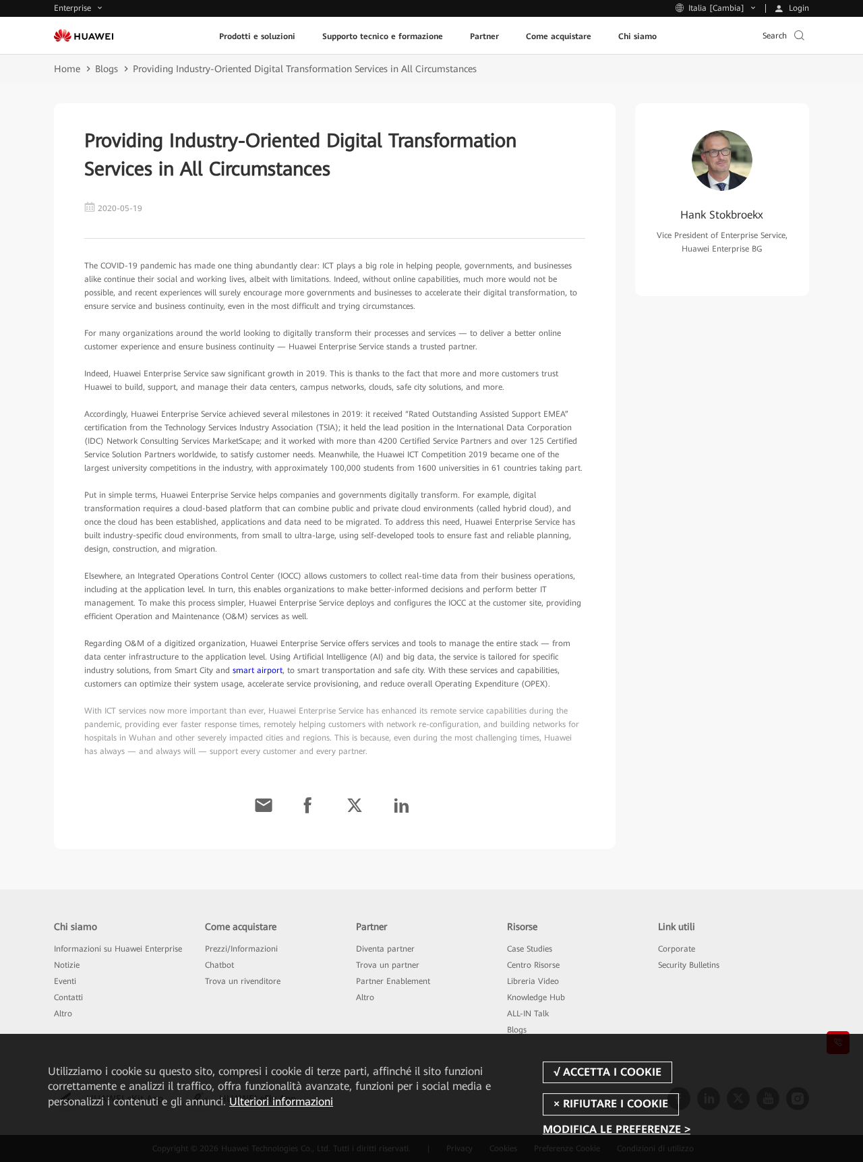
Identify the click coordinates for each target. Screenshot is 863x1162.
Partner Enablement (393, 981)
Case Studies (529, 949)
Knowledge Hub (536, 997)
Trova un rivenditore (242, 981)
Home (67, 68)
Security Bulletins (688, 965)
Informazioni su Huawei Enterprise (118, 949)
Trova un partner (387, 965)
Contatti (68, 997)
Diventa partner (385, 949)
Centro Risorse (533, 965)
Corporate (676, 949)
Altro (63, 1013)
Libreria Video (533, 981)
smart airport (257, 670)
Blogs (106, 68)
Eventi (65, 981)
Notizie (67, 965)
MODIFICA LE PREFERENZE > (616, 1130)
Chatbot (219, 965)
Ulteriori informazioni (281, 1101)
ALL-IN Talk (528, 1013)
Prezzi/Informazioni (241, 949)
